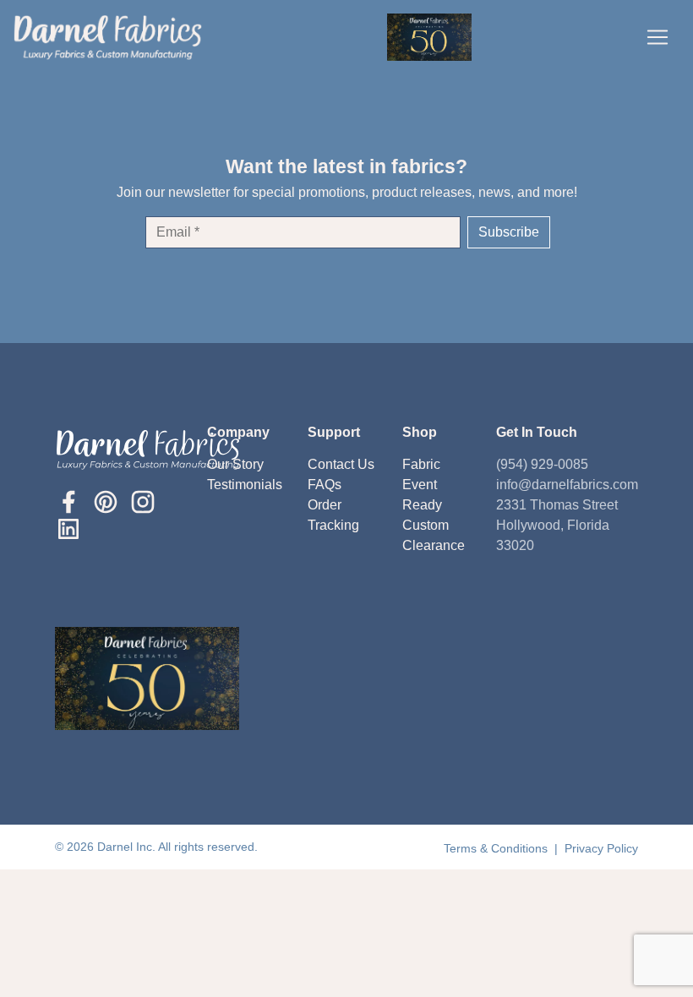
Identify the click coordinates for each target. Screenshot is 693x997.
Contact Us (341, 464)
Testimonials (244, 484)
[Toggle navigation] (657, 37)
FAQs (324, 484)
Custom (425, 525)
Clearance (433, 545)
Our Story (235, 464)
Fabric (421, 464)
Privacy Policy (601, 848)
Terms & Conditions (497, 848)
